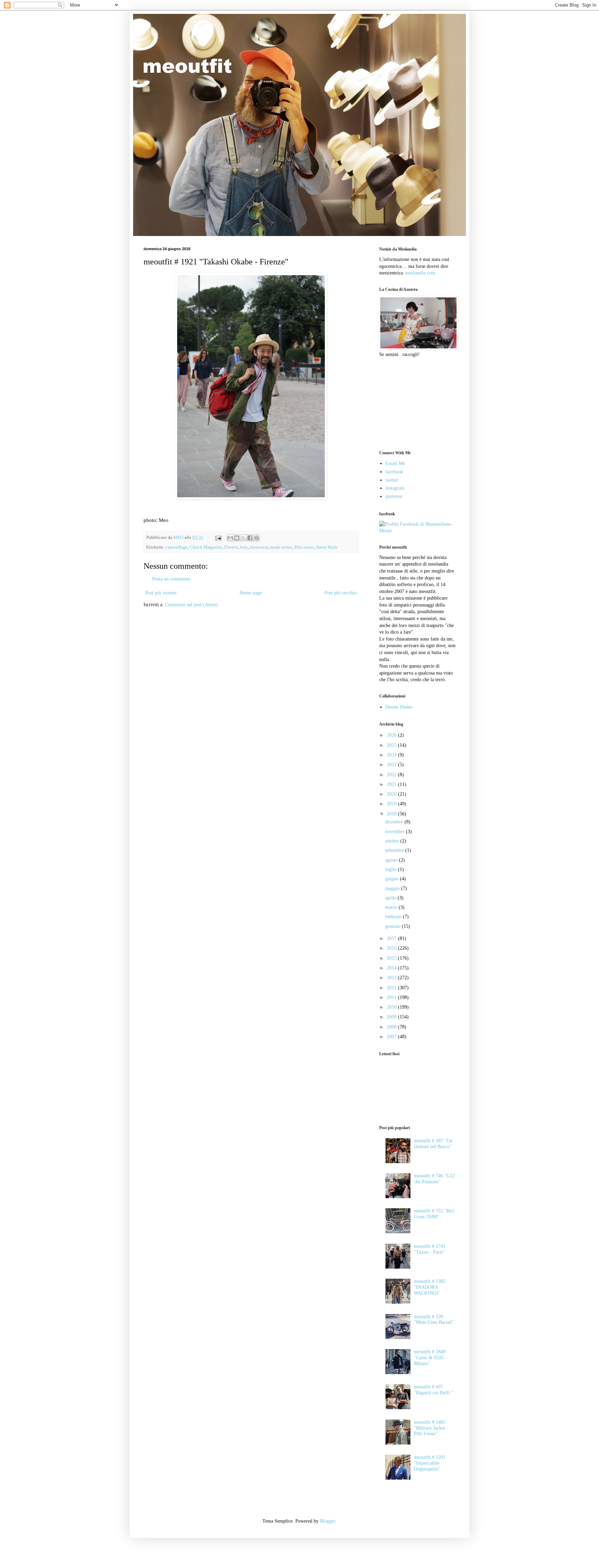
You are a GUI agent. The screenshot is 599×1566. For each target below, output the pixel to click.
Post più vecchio (340, 592)
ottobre (392, 841)
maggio (393, 888)
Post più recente (160, 592)
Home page (251, 592)
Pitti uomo (304, 547)
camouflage (177, 547)
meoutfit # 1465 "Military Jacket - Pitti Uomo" (431, 1428)
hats (244, 547)
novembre (395, 831)
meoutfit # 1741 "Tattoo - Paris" (429, 1249)
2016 (392, 948)
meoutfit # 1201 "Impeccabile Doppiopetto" (429, 1463)
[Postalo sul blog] (236, 537)
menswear (259, 547)
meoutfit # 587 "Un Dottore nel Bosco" (433, 1143)
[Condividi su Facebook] (249, 537)
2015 (392, 958)
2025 (392, 745)
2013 (392, 977)
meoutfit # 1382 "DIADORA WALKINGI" (429, 1287)
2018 (392, 813)
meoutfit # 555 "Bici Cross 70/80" (434, 1213)
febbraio (394, 916)
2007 (392, 1036)
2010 (392, 1007)
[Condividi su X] (243, 537)
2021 (392, 784)
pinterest (393, 496)
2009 (392, 1016)
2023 (392, 764)
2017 (392, 938)
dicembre (395, 821)
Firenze (231, 547)
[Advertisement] (414, 403)
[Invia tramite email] (230, 537)
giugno (392, 878)
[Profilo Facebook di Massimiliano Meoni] (417, 530)
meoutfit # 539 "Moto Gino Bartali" (434, 1319)
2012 (392, 987)
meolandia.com (420, 273)
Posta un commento (171, 579)
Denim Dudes (398, 707)
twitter (391, 480)
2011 (392, 997)
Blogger (327, 1521)
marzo (392, 907)
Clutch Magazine (206, 547)
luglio (391, 869)
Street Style (327, 547)
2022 (392, 774)
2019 (392, 803)
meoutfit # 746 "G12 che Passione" (434, 1178)
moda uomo (281, 547)
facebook (394, 471)
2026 (392, 735)
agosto (392, 860)
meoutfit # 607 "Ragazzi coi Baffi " (433, 1389)
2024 (392, 754)
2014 (392, 968)
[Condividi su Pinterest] (256, 537)
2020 (392, 794)
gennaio (393, 926)
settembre (395, 850)
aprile (391, 897)
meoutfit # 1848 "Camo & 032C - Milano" (431, 1357)
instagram (395, 488)
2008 (392, 1027)
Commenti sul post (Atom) (191, 604)
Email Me (395, 463)
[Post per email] (218, 537)
